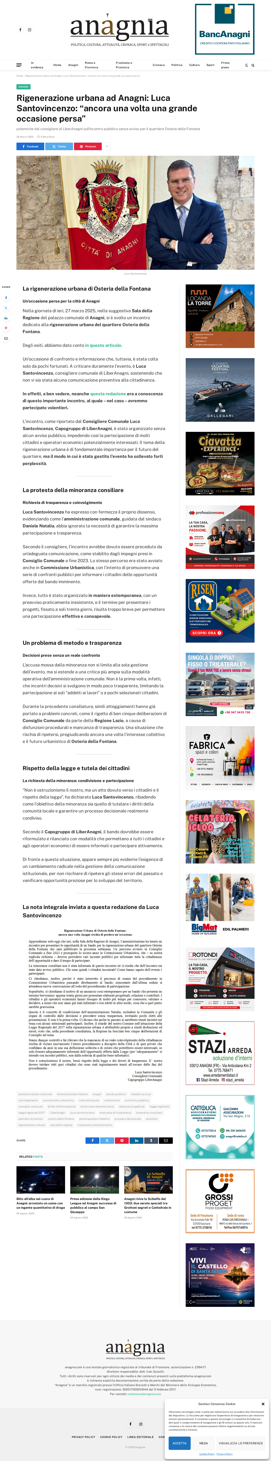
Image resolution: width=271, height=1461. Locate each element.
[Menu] (19, 65)
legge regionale (159, 1106)
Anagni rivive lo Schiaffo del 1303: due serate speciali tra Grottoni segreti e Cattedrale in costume (147, 1205)
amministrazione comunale (35, 1094)
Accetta (179, 1443)
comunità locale (89, 1100)
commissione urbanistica (58, 1100)
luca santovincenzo (82, 1112)
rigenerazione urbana (31, 1125)
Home (57, 65)
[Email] (6, 338)
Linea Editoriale (140, 1437)
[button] (263, 1404)
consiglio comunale (30, 1106)
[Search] (253, 65)
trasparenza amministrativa (95, 1125)
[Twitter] (6, 308)
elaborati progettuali (132, 1106)
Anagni (73, 65)
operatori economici (30, 1118)
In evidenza (37, 65)
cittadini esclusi (141, 1094)
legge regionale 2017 (31, 1112)
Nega (203, 1443)
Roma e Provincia (91, 65)
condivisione (112, 1100)
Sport (211, 65)
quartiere (152, 1118)
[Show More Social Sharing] (107, 146)
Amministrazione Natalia (72, 1094)
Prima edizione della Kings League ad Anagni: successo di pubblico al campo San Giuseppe (93, 1205)
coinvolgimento (28, 1100)
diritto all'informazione (62, 1106)
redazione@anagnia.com (144, 1394)
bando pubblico (116, 1094)
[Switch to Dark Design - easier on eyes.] (246, 65)
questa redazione (108, 393)
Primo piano (225, 65)
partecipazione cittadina (94, 1118)
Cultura (194, 65)
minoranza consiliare (149, 1112)
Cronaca (159, 65)
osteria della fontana (61, 1118)
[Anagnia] (131, 29)
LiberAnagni (57, 1112)
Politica (176, 65)
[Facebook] (6, 298)
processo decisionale (127, 1118)
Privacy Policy (225, 1454)
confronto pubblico (137, 1100)
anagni (97, 1094)
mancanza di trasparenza (115, 1112)
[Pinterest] (6, 328)
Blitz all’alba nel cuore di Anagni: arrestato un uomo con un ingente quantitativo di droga (40, 1203)
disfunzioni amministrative (97, 1106)
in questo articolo (103, 345)
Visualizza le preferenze (241, 1443)
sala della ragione (61, 1125)
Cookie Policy (207, 1454)
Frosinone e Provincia (124, 65)
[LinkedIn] (6, 318)
